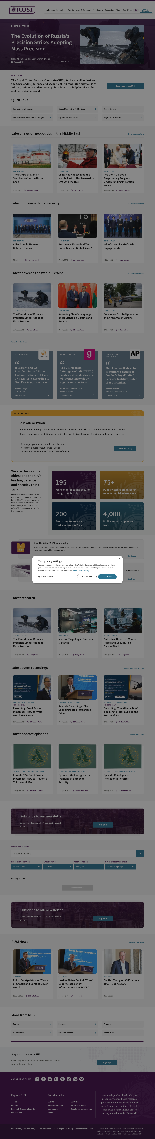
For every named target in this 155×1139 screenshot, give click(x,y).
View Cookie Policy (81, 570)
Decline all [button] (87, 577)
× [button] (119, 558)
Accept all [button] (107, 577)
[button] (45, 577)
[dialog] (77, 569)
